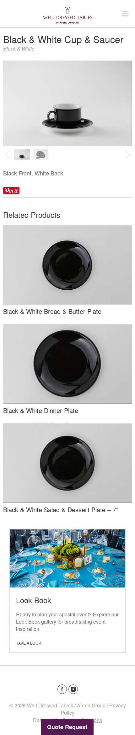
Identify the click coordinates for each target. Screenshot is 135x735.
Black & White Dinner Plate (40, 410)
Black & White (19, 48)
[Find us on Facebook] (62, 689)
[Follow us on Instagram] (73, 689)
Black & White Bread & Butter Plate (52, 311)
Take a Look (28, 643)
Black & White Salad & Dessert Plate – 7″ (60, 509)
